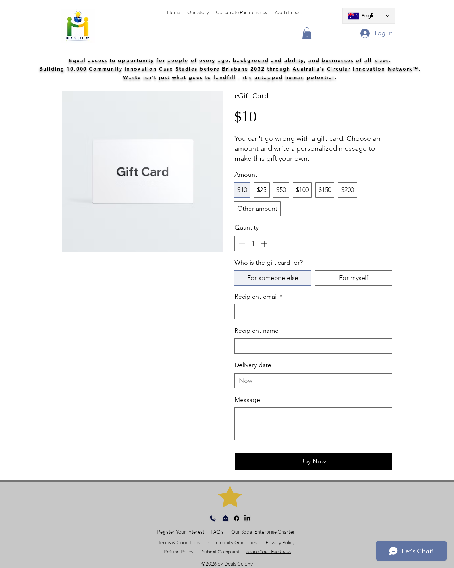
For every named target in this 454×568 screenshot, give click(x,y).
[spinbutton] (253, 243)
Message (247, 400)
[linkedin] (247, 518)
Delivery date (252, 365)
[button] (307, 33)
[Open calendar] (384, 381)
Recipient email (258, 296)
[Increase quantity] (264, 243)
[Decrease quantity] (241, 243)
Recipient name (256, 331)
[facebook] (236, 518)
